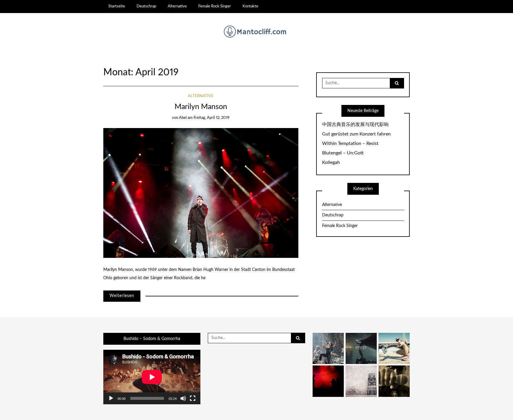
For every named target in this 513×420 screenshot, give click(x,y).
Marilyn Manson (201, 107)
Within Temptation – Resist (350, 143)
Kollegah (331, 162)
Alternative (177, 6)
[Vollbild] (193, 398)
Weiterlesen (122, 296)
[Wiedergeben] (111, 398)
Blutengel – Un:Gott (343, 153)
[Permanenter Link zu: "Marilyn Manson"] (200, 193)
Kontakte (250, 6)
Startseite (116, 6)
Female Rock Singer (214, 6)
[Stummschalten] (183, 398)
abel (183, 118)
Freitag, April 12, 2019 (211, 118)
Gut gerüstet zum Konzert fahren (356, 134)
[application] (151, 377)
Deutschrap (146, 6)
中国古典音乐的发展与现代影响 (355, 124)
